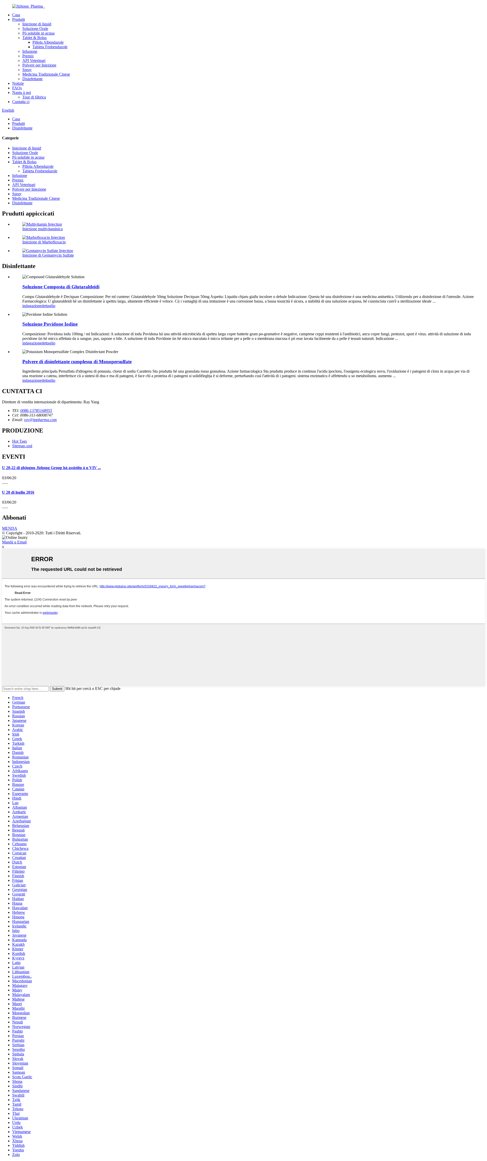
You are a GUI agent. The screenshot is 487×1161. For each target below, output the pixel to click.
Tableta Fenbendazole (49, 47)
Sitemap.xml (22, 446)
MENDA (9, 528)
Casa (16, 15)
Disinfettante (32, 79)
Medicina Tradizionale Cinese (46, 74)
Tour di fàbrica (34, 97)
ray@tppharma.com (40, 420)
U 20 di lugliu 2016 (18, 492)
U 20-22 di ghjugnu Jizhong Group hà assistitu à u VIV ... (51, 468)
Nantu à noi (21, 92)
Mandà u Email (14, 542)
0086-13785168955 (36, 410)
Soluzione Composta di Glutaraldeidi (60, 286)
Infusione (29, 51)
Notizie (18, 83)
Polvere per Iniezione (39, 65)
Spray (27, 70)
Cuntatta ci (20, 101)
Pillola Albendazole (48, 42)
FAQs (17, 88)
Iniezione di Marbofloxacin (44, 242)
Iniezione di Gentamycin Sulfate (48, 255)
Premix (28, 56)
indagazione (32, 306)
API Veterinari (33, 60)
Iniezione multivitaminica (42, 229)
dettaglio (48, 306)
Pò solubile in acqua (38, 33)
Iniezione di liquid (36, 24)
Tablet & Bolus (34, 38)
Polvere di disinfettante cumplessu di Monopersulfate (77, 361)
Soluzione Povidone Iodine (50, 324)
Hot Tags (19, 441)
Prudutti (18, 19)
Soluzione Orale (35, 28)
